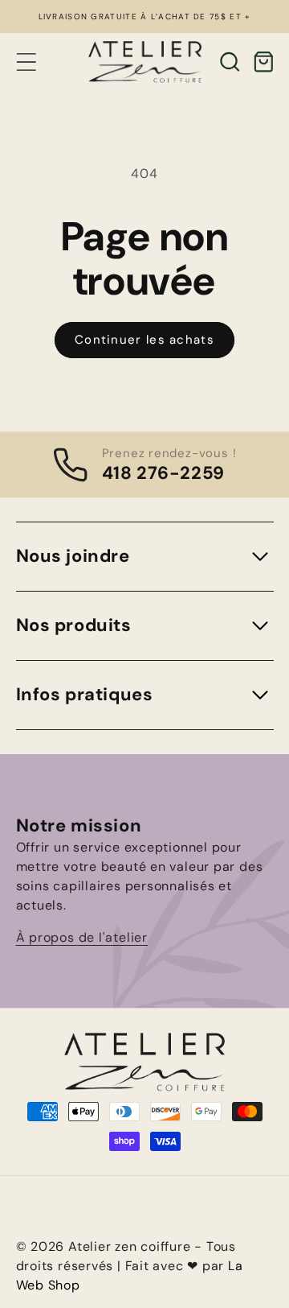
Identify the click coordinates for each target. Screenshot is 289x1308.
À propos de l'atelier (82, 937)
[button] (26, 62)
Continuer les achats (144, 340)
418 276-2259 (163, 473)
